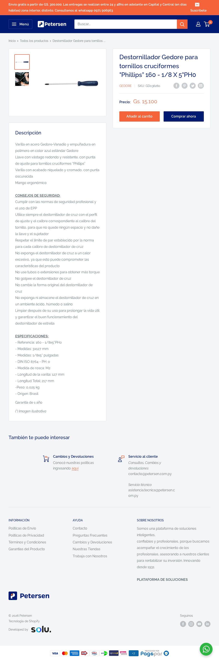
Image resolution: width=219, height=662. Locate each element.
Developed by (18, 629)
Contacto (80, 528)
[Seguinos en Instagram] (191, 624)
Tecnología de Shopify (24, 621)
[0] (207, 24)
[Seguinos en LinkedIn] (207, 624)
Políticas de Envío (22, 528)
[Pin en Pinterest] (185, 85)
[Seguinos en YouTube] (199, 624)
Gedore (125, 86)
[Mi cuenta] (198, 24)
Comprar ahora (183, 116)
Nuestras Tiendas (86, 549)
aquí (75, 468)
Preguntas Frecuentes (90, 535)
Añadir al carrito (139, 116)
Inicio (12, 41)
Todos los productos (34, 41)
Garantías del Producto (27, 549)
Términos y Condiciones (27, 542)
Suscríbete (198, 10)
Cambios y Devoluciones (92, 542)
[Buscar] (182, 24)
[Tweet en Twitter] (193, 85)
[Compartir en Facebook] (176, 85)
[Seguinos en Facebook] (183, 624)
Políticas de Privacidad (26, 535)
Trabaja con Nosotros (90, 556)
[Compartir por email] (201, 85)
